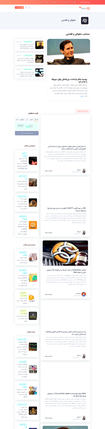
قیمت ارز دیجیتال (19, 7)
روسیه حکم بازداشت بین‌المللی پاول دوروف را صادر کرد (69, 80)
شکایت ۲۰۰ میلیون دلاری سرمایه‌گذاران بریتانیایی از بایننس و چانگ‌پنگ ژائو (27, 46)
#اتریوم (74, 2)
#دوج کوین (54, 2)
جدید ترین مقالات (83, 111)
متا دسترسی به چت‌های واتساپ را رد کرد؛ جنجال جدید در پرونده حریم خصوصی (25, 74)
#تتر (61, 2)
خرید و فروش (27, 133)
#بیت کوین (67, 2)
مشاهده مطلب (48, 171)
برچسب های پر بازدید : (84, 2)
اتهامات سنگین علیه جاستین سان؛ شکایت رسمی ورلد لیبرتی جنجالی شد (25, 60)
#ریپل (47, 2)
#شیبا (41, 2)
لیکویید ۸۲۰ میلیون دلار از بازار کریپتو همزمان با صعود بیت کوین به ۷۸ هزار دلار (22, 204)
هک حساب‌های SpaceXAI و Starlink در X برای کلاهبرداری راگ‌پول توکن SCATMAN (22, 163)
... (82, 96)
